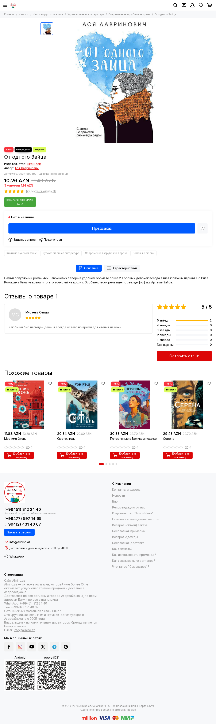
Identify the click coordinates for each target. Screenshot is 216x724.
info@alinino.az (20, 542)
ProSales (100, 709)
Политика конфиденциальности (135, 519)
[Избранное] (202, 228)
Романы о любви (143, 253)
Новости (118, 495)
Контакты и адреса (126, 489)
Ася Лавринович (27, 168)
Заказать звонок (19, 532)
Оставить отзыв (184, 356)
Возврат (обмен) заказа (129, 525)
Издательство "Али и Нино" (132, 513)
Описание (91, 268)
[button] (101, 464)
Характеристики (125, 268)
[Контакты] (184, 5)
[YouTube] (31, 646)
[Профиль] (192, 5)
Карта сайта (146, 706)
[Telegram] (54, 646)
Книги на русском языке (48, 14)
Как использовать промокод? (134, 554)
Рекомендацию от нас (128, 507)
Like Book (34, 164)
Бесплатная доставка (128, 543)
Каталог (24, 14)
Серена (168, 438)
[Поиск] (175, 5)
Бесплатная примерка (128, 531)
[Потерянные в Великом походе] (134, 405)
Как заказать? (122, 549)
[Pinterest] (65, 646)
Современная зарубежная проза (129, 14)
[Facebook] (9, 646)
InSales (131, 709)
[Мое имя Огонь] (28, 405)
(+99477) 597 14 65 (22, 518)
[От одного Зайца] (115, 82)
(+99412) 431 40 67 (22, 524)
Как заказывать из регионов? (133, 560)
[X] (43, 646)
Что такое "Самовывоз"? (130, 566)
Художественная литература (86, 14)
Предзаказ (102, 228)
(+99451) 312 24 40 (22, 509)
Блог (115, 501)
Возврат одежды (125, 537)
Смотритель (66, 438)
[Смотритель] (81, 405)
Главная (9, 14)
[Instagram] (20, 646)
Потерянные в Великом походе (133, 438)
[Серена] (187, 405)
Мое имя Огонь (15, 438)
